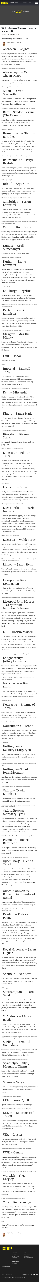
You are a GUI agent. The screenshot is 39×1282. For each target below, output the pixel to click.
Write (25, 2)
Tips (30, 2)
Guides (19, 42)
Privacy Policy (16, 1256)
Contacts (26, 1256)
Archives (14, 1257)
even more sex (20, 733)
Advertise (14, 1254)
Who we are (27, 1254)
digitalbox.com (9, 1274)
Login (13, 1265)
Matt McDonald (10, 42)
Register (14, 1263)
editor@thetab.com (25, 1274)
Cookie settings (28, 1257)
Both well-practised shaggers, (12, 516)
